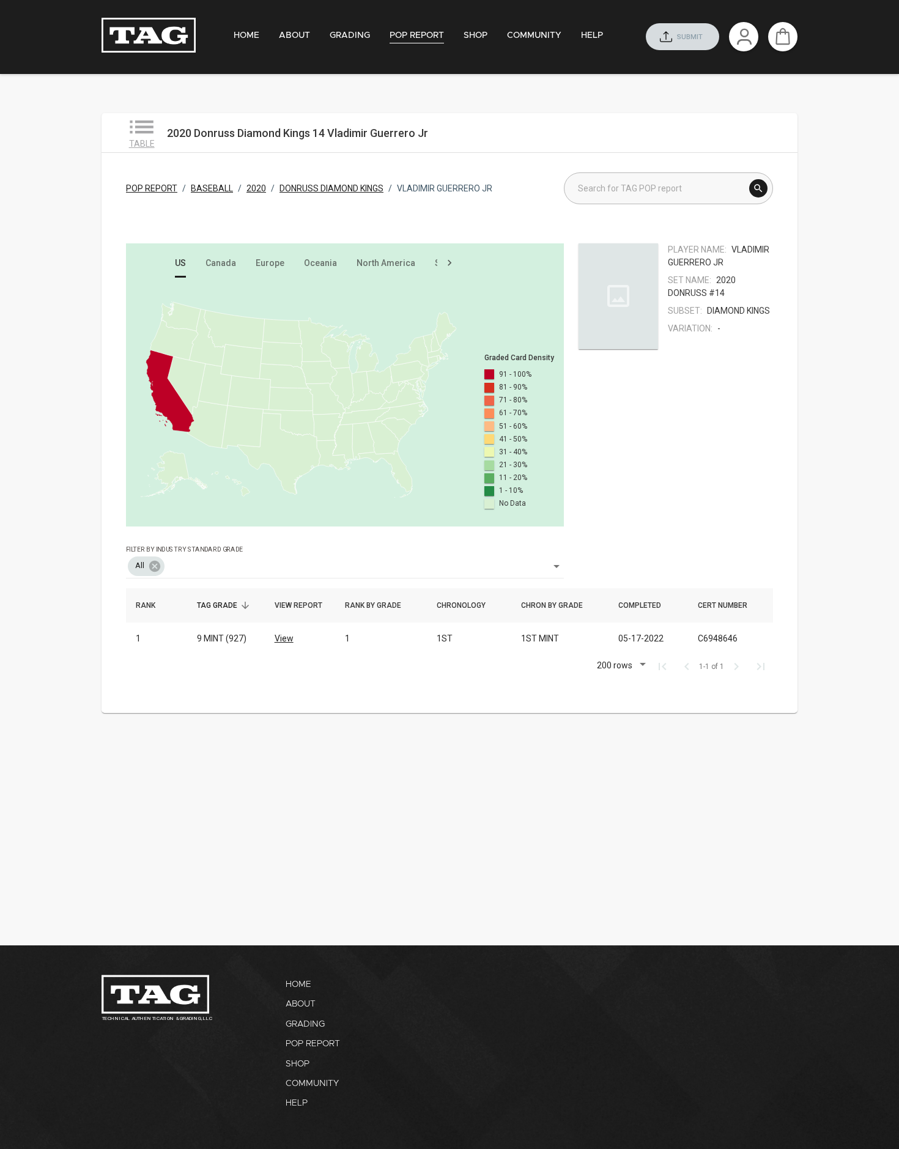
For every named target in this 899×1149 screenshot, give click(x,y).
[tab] (246, 35)
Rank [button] (152, 605)
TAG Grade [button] (224, 605)
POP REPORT (151, 188)
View (284, 638)
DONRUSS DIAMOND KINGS (331, 188)
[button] (146, 566)
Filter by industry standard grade (184, 548)
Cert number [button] (729, 605)
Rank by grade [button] (380, 605)
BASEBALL (212, 188)
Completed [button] (646, 605)
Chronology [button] (468, 605)
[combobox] (345, 557)
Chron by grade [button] (558, 605)
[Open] (556, 566)
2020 (256, 188)
